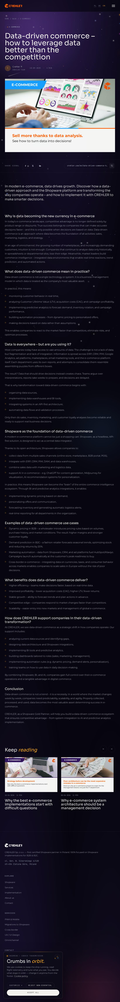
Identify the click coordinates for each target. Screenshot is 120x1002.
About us (9, 898)
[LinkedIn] (40, 166)
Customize (14, 985)
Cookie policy (21, 976)
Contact (9, 903)
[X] (33, 166)
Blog (14, 19)
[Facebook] (25, 166)
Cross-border (11, 929)
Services (9, 887)
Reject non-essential (40, 985)
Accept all (33, 992)
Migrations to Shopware (17, 924)
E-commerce (13, 27)
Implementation (13, 892)
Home (7, 19)
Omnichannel (12, 940)
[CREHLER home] (13, 6)
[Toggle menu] (113, 6)
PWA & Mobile (12, 919)
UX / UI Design (12, 935)
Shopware (10, 882)
